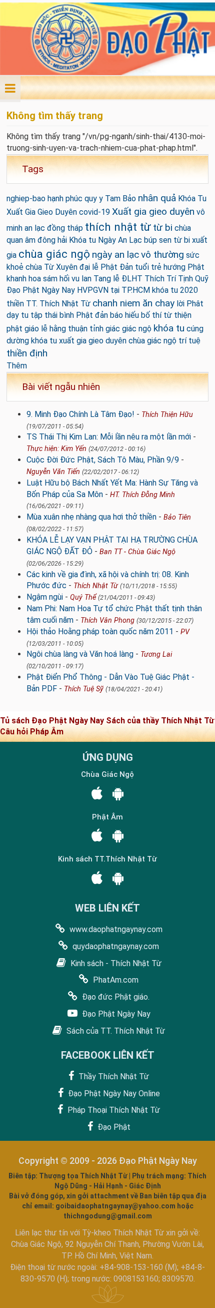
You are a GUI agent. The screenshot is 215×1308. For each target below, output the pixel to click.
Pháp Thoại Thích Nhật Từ (113, 1110)
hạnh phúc (65, 198)
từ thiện (178, 315)
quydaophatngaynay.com (114, 946)
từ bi (162, 227)
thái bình (59, 315)
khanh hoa (23, 278)
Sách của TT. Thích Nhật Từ (114, 1031)
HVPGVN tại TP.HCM (113, 290)
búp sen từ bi (167, 240)
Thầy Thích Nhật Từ (112, 1076)
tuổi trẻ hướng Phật (169, 267)
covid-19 (94, 212)
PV (185, 632)
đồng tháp (65, 228)
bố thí (151, 315)
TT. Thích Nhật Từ (58, 303)
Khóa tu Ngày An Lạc (105, 240)
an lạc (34, 228)
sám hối (56, 278)
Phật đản (92, 315)
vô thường (162, 254)
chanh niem (116, 303)
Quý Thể (83, 597)
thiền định (27, 353)
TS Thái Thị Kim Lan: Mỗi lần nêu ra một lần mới (108, 437)
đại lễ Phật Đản (106, 267)
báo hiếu (124, 315)
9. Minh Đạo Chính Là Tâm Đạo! (80, 414)
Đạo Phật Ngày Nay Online (113, 1093)
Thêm (16, 365)
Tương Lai (156, 654)
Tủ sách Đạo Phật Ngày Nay (53, 720)
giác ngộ (137, 328)
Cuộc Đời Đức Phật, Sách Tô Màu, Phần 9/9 (102, 460)
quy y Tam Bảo (110, 198)
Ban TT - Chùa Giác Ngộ (138, 552)
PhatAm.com (114, 980)
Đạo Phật (113, 1127)
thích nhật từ (118, 226)
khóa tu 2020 (175, 290)
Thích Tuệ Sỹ (84, 689)
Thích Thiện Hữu (167, 414)
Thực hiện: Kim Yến (56, 449)
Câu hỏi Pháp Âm (32, 731)
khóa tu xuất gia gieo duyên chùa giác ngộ (103, 340)
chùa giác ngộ (54, 253)
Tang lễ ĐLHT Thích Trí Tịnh (143, 278)
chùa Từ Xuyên (52, 267)
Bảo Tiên (177, 517)
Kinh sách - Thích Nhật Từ (115, 963)
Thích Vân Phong (107, 620)
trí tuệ (189, 340)
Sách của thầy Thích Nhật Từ (160, 720)
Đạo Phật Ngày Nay (115, 1014)
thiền (15, 303)
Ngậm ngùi (44, 597)
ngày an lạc (115, 254)
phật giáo (22, 328)
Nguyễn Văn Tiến (53, 472)
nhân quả (157, 198)
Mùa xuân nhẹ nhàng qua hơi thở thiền (91, 517)
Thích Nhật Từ (96, 586)
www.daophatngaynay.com (115, 929)
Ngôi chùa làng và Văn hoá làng (80, 654)
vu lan (82, 278)
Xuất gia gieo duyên (153, 211)
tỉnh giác (105, 328)
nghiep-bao (26, 198)
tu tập (31, 315)
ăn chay (158, 303)
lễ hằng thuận (64, 328)
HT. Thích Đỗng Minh (142, 495)
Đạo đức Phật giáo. (115, 997)
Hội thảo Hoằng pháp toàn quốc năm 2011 (100, 631)
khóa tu (169, 328)
